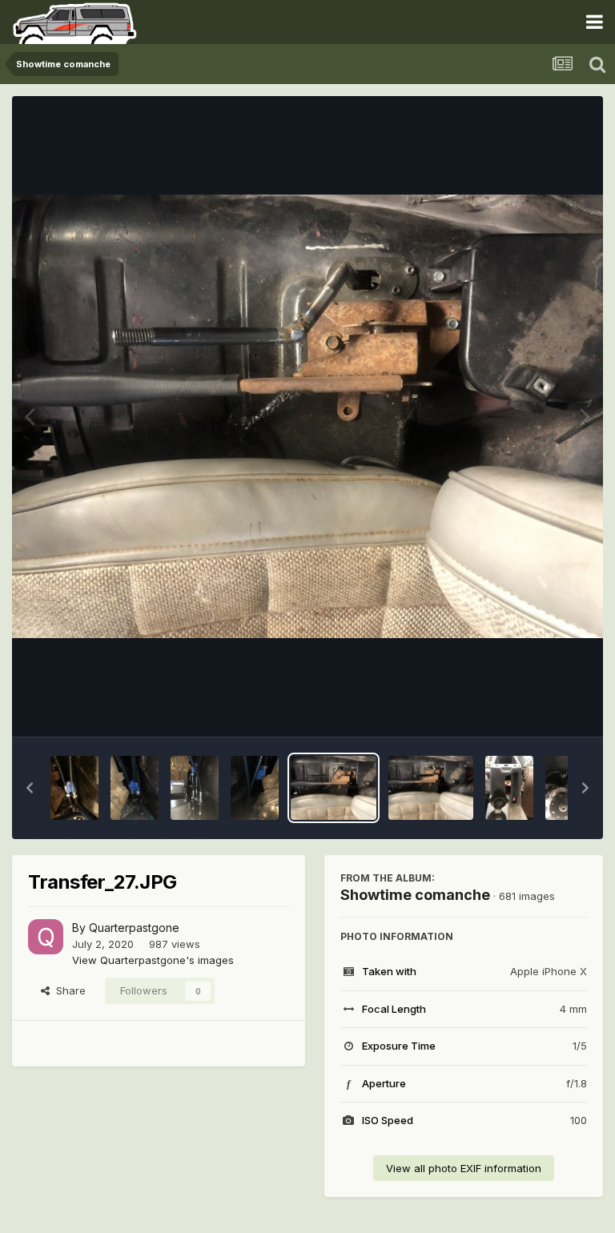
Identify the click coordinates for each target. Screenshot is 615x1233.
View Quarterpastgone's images (153, 960)
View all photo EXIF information (463, 1168)
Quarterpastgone (134, 927)
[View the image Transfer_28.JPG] (255, 788)
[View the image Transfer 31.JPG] (74, 788)
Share (68, 990)
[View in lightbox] (307, 416)
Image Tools (536, 707)
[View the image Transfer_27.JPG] (333, 788)
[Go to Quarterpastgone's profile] (45, 936)
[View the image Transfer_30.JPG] (135, 788)
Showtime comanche (415, 894)
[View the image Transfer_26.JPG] (431, 788)
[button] (29, 787)
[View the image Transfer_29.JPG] (195, 788)
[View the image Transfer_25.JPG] (509, 788)
